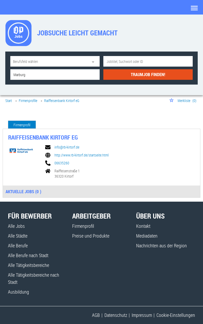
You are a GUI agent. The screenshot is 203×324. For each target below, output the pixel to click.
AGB (96, 315)
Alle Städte (17, 236)
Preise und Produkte (90, 236)
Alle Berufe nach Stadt (28, 255)
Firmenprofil (21, 124)
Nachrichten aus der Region (161, 245)
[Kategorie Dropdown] (94, 61)
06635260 (61, 163)
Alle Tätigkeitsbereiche (28, 265)
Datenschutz (115, 315)
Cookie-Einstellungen (175, 315)
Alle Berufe (18, 245)
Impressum (142, 315)
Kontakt (143, 226)
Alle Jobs (16, 226)
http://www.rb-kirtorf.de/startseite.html (81, 155)
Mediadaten (147, 236)
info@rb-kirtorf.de (66, 147)
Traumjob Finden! (148, 74)
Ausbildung (18, 292)
